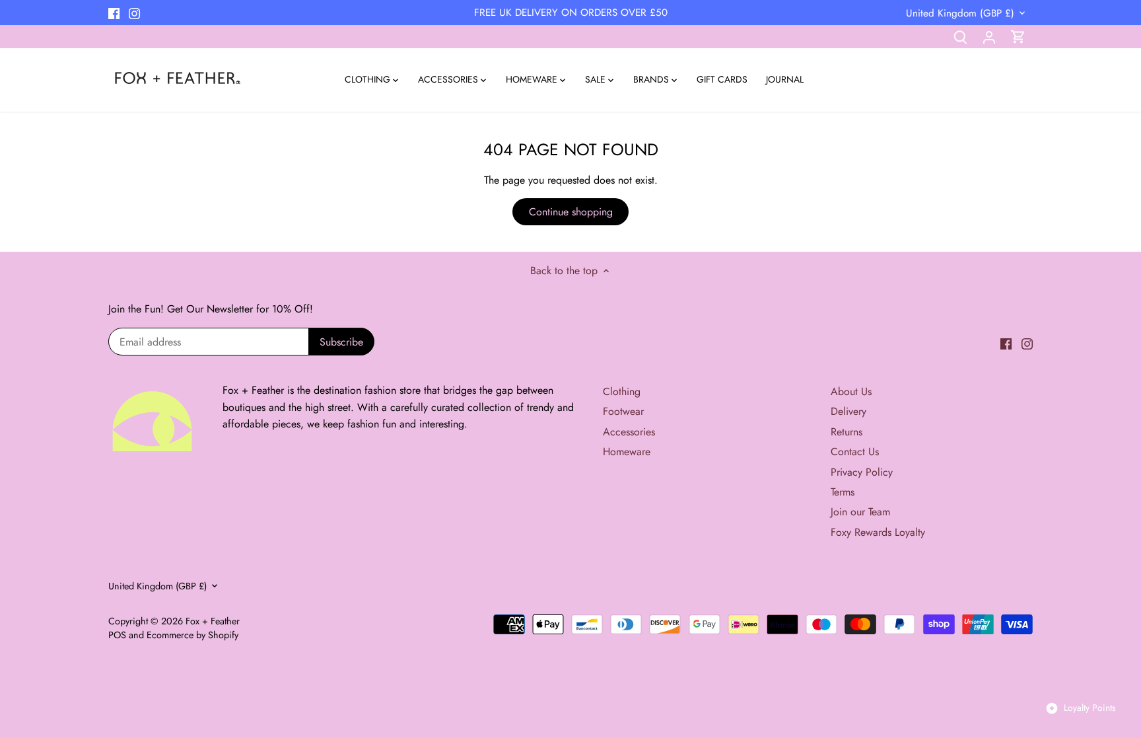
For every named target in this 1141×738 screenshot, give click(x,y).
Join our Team (860, 511)
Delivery (848, 411)
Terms (842, 491)
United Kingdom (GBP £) (960, 13)
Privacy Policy (862, 472)
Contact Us (855, 451)
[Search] (960, 36)
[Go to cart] (1018, 36)
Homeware (626, 451)
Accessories (629, 431)
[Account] (989, 36)
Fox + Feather (213, 621)
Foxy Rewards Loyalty (878, 532)
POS (117, 635)
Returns (846, 431)
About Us (851, 391)
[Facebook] (114, 12)
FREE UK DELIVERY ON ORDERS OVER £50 (571, 12)
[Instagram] (134, 12)
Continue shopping (571, 211)
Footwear (623, 411)
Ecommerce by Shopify (192, 635)
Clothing (621, 391)
